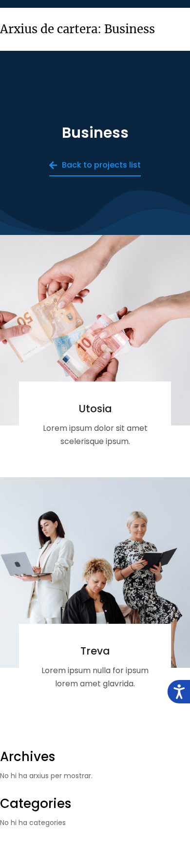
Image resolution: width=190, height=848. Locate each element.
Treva (95, 651)
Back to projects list (101, 164)
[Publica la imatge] (95, 330)
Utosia (95, 409)
